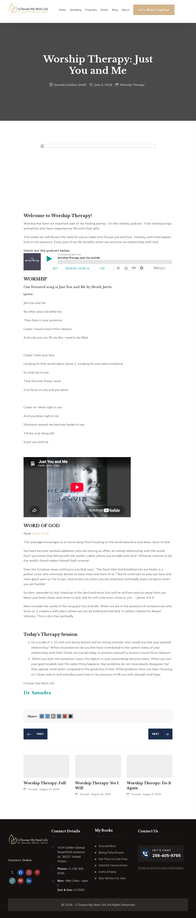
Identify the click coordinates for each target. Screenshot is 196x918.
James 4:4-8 (40, 533)
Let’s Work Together (154, 9)
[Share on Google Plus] (53, 716)
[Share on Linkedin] (59, 716)
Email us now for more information (160, 868)
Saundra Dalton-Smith (70, 85)
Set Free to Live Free (113, 859)
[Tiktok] (12, 881)
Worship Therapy (132, 85)
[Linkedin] (29, 881)
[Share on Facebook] (42, 716)
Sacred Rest (107, 846)
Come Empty (107, 872)
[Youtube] (20, 881)
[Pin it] (65, 716)
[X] (12, 872)
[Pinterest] (37, 872)
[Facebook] (20, 872)
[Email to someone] (70, 716)
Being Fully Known (111, 852)
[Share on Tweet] (47, 716)
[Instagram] (29, 872)
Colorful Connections (113, 865)
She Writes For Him (112, 878)
